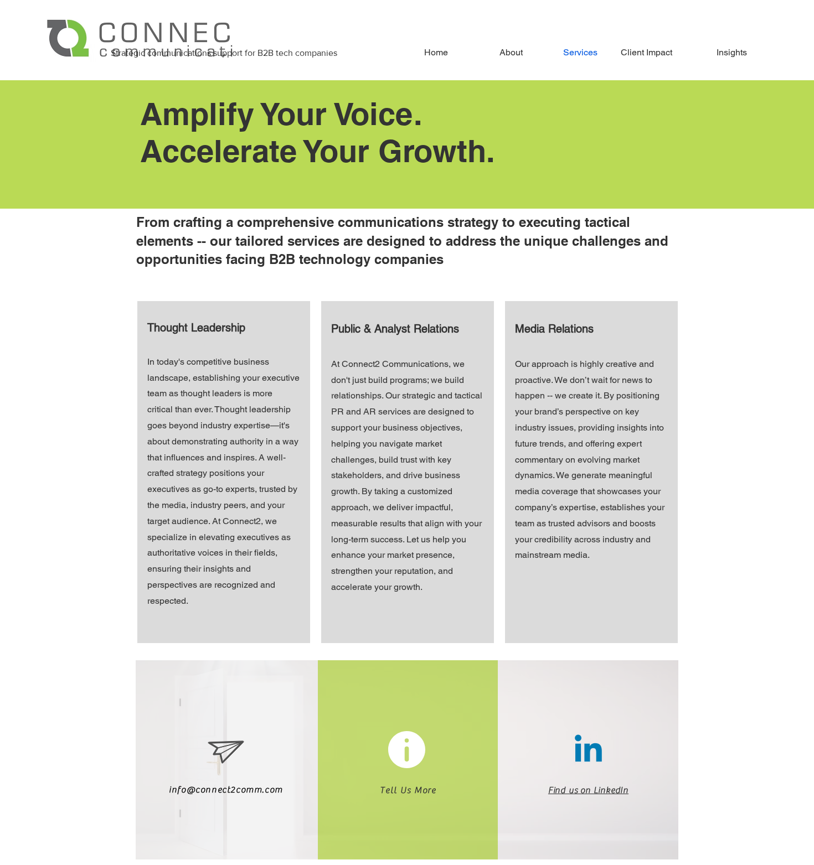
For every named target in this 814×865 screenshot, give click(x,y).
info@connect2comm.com (226, 790)
